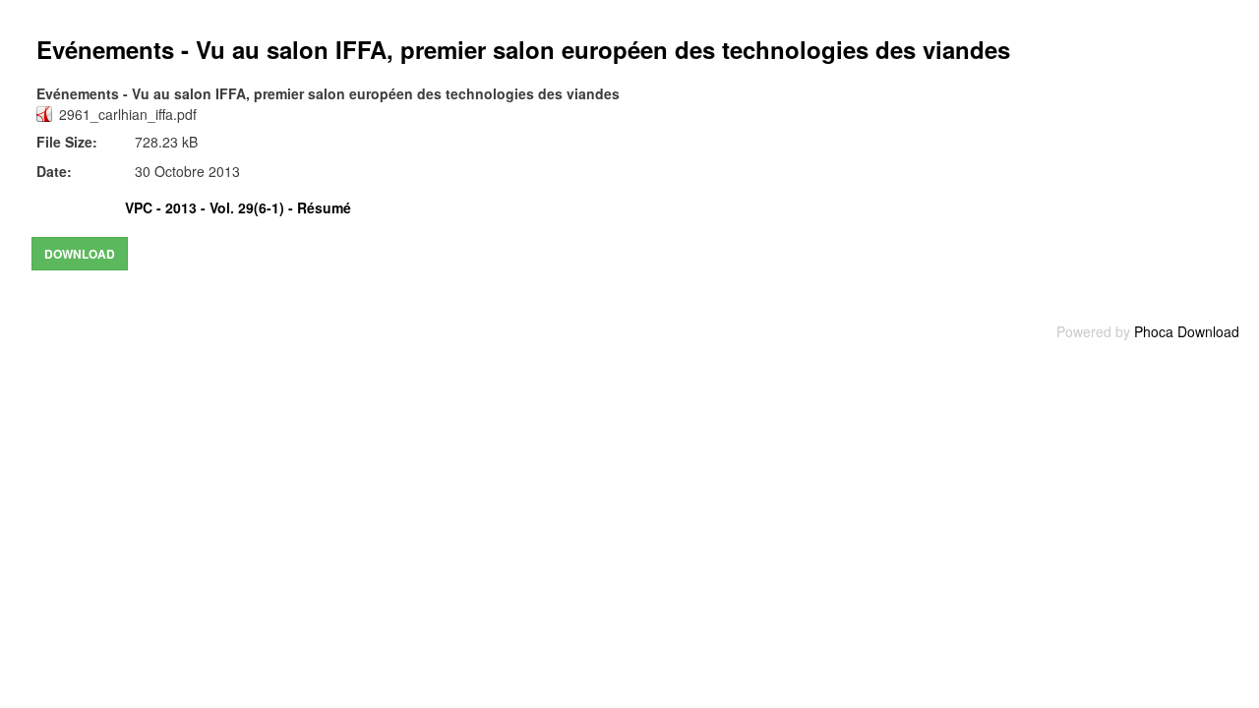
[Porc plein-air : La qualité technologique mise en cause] (295, 207)
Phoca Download (1186, 331)
